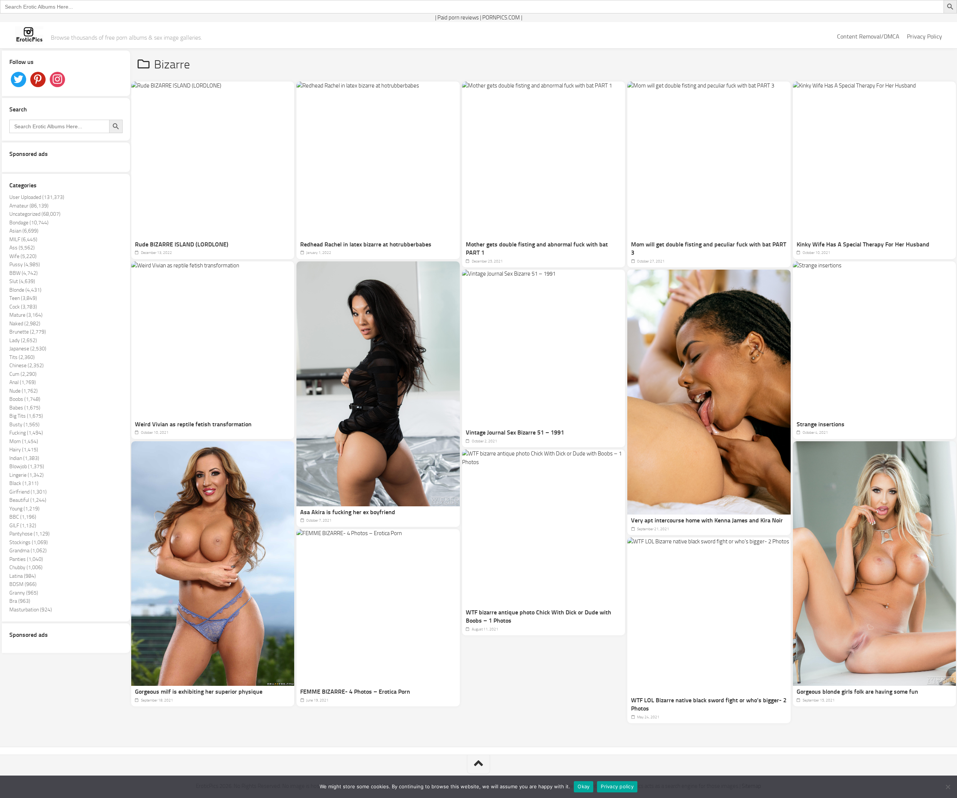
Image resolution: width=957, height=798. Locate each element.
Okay (584, 786)
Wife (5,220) (23, 256)
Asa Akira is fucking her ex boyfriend (347, 512)
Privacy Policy (924, 36)
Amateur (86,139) (29, 206)
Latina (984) (22, 576)
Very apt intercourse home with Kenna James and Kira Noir (707, 520)
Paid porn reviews (458, 17)
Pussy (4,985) (24, 264)
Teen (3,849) (23, 298)
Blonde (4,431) (25, 290)
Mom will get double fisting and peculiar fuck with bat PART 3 (708, 249)
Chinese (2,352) (26, 365)
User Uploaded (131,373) (36, 197)
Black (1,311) (24, 483)
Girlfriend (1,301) (28, 492)
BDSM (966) (23, 584)
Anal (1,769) (22, 382)
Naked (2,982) (24, 323)
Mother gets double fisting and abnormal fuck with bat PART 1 (537, 249)
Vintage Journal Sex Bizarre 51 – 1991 (515, 432)
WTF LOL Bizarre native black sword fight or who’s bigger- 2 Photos (709, 704)
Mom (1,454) (23, 441)
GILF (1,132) (22, 525)
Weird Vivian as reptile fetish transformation (193, 424)
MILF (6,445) (23, 239)
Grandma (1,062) (28, 550)
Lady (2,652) (23, 340)
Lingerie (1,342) (26, 475)
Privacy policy (617, 786)
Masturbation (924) (30, 610)
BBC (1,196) (22, 517)
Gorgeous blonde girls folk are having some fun (857, 691)
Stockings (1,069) (28, 542)
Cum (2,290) (23, 374)
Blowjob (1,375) (26, 466)
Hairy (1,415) (23, 449)
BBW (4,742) (23, 273)
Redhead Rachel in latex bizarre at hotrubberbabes (365, 244)
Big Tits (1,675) (26, 416)
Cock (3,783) (23, 307)
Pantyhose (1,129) (29, 534)
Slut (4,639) (22, 281)
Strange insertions (820, 424)
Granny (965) (23, 593)
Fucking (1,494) (26, 433)
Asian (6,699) (24, 231)
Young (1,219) (24, 509)
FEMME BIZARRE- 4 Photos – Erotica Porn (355, 691)
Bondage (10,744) (29, 223)
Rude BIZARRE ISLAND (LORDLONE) (181, 244)
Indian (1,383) (24, 458)
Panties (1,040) (26, 559)
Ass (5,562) (22, 248)
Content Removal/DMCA (868, 36)
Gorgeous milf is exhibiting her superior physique (198, 691)
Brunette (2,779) (27, 332)
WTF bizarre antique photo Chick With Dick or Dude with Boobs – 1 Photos (538, 616)
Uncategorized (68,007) (35, 214)
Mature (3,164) (26, 315)
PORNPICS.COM (501, 17)
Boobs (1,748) (24, 399)
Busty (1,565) (24, 424)
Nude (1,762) (23, 391)
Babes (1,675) (24, 408)
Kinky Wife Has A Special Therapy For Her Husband (863, 244)
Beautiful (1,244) (27, 500)
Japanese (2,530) (27, 349)
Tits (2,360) (22, 357)
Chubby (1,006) (26, 567)
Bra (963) (19, 601)
